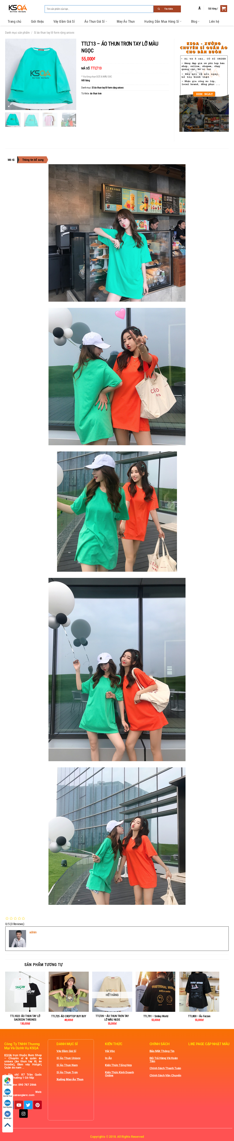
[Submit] (167, 8)
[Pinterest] (37, 1105)
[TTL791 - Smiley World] (156, 992)
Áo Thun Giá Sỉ (94, 21)
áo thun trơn (96, 93)
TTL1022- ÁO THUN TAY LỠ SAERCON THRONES (25, 1017)
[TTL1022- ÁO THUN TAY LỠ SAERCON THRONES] (25, 992)
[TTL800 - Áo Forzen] (199, 992)
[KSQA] (16, 8)
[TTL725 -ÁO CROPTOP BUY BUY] (69, 992)
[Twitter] (28, 1105)
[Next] (70, 74)
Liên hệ (214, 21)
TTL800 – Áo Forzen (199, 1016)
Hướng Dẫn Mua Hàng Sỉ (161, 21)
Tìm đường (7, 1085)
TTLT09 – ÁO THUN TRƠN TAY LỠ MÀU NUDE (112, 1017)
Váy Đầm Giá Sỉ (64, 21)
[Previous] (11, 74)
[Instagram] (23, 1113)
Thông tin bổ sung (33, 159)
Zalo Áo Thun (7, 1096)
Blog (194, 21)
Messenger (7, 1118)
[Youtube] (19, 1105)
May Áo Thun (126, 21)
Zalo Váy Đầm (7, 1107)
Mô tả (11, 159)
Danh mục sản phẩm (17, 32)
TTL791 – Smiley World (155, 1016)
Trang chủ (14, 21)
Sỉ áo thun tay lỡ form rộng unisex (54, 32)
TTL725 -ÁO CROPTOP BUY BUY (68, 1016)
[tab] (12, 159)
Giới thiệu (37, 21)
